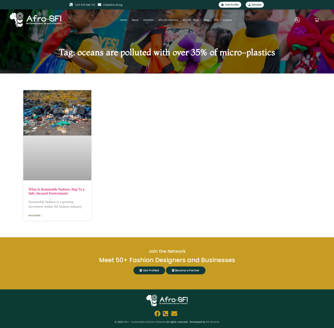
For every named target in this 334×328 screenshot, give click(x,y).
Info (216, 20)
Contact (227, 20)
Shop (206, 20)
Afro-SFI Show (191, 20)
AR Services (213, 321)
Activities (148, 20)
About (135, 20)
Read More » (35, 215)
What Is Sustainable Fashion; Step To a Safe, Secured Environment (57, 191)
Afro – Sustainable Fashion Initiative (144, 321)
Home (123, 20)
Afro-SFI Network (168, 20)
